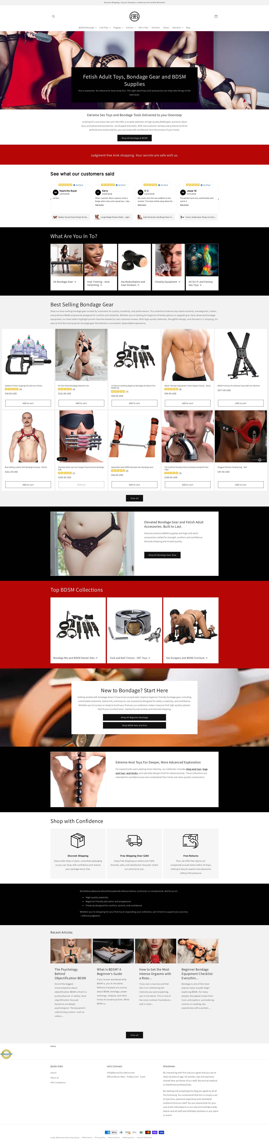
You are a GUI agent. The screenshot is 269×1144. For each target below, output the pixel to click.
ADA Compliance (57, 1082)
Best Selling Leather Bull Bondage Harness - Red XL (26, 467)
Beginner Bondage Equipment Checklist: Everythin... (197, 973)
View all (135, 498)
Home (53, 1046)
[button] (53, 16)
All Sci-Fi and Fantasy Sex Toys (201, 283)
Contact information (144, 1137)
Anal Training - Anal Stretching (98, 283)
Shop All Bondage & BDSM (135, 138)
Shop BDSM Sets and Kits (134, 725)
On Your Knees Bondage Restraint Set (73, 386)
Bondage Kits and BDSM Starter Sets (73, 657)
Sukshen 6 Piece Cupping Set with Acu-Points (23, 386)
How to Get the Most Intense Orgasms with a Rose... (155, 973)
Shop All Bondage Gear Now (162, 555)
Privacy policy (100, 1137)
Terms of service (114, 1137)
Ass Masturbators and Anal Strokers (133, 283)
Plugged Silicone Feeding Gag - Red (232, 467)
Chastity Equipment (166, 281)
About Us (54, 1077)
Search (53, 1072)
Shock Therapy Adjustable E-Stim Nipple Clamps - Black (187, 386)
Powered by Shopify (72, 1138)
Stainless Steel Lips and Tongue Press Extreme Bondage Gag (81, 468)
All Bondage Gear (63, 281)
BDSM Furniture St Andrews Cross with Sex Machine (239, 386)
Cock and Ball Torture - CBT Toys (128, 657)
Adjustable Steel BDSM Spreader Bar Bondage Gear (132, 467)
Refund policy (87, 1137)
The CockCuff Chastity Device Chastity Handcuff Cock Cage (186, 468)
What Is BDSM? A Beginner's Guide (109, 971)
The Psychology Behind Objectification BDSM (70, 973)
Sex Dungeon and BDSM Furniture (185, 657)
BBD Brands (60, 1138)
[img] (65, 185)
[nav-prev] (50, 199)
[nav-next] (218, 199)
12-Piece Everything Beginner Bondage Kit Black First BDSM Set (133, 387)
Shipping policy (128, 1137)
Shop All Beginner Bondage (134, 717)
